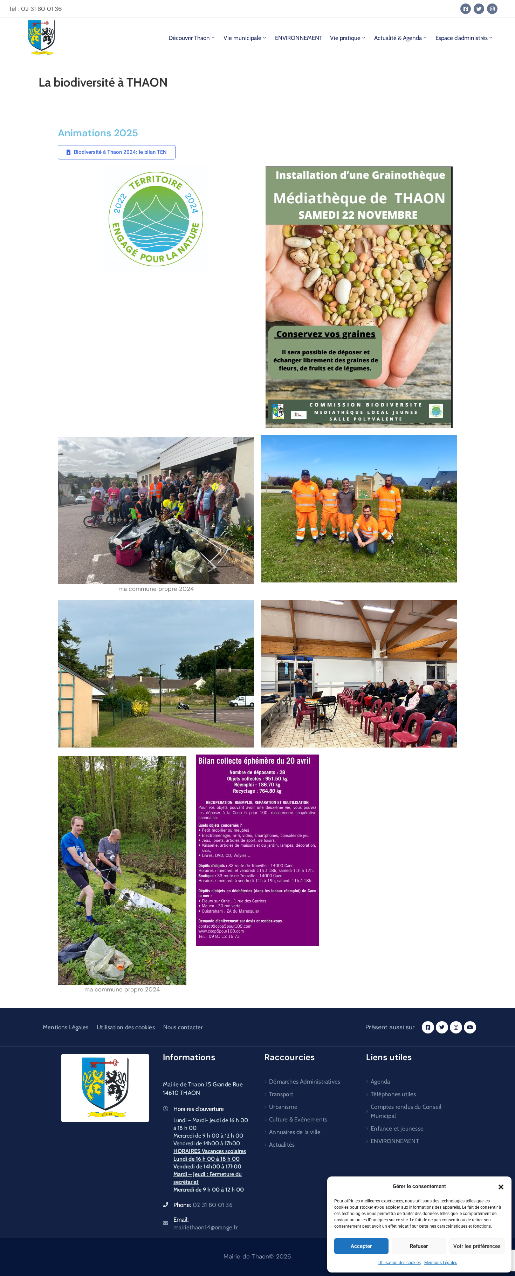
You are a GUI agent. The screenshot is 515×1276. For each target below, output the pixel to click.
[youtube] (470, 1027)
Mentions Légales (440, 1262)
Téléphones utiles (393, 1094)
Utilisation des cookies (399, 1262)
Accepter (361, 1246)
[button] (500, 1186)
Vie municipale (242, 37)
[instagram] (492, 9)
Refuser (419, 1246)
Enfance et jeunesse (397, 1128)
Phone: (203, 1204)
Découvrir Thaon (189, 37)
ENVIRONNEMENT (298, 37)
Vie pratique (345, 37)
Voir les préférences (477, 1246)
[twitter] (479, 9)
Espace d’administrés (461, 37)
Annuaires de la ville (295, 1131)
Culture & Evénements (298, 1119)
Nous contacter (183, 1027)
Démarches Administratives (304, 1081)
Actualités (282, 1144)
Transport (281, 1094)
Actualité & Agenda (398, 37)
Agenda (380, 1081)
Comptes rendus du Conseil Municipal (406, 1111)
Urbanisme (283, 1106)
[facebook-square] (465, 9)
